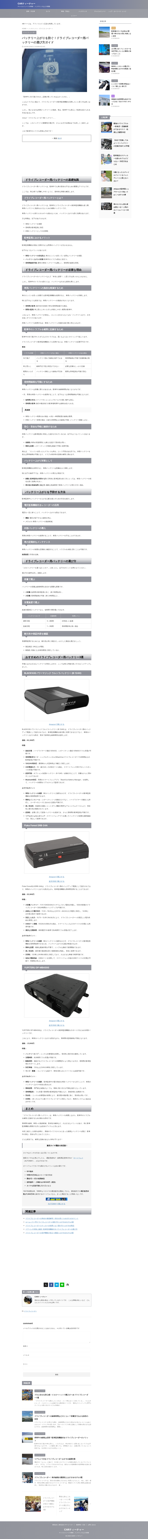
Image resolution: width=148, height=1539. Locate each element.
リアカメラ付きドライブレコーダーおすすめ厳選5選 (54, 1459)
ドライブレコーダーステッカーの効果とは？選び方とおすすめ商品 (49, 1226)
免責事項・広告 (80, 1525)
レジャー (74, 15)
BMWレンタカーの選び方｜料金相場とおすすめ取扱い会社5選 (121, 68)
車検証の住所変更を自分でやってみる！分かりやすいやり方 (121, 101)
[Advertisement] (56, 159)
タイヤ (48, 11)
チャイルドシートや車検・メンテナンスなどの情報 (74, 1532)
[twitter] (46, 1285)
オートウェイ (78, 1158)
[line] (62, 1285)
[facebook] (51, 1285)
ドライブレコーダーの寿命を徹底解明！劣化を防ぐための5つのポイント (51, 1218)
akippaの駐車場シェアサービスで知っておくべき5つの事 (121, 192)
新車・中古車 (30, 11)
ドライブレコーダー (30, 1311)
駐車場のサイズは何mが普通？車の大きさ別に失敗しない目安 (121, 33)
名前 (25, 1346)
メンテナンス (82, 11)
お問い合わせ (92, 1525)
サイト (25, 1364)
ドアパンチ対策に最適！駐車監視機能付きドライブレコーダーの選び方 (51, 1229)
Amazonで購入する (56, 724)
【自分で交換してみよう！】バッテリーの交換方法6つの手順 (121, 143)
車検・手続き (65, 11)
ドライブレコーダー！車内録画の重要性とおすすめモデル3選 (58, 1477)
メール (26, 1355)
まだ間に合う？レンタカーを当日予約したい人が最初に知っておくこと (121, 51)
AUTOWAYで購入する (56, 1204)
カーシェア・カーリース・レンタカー (117, 11)
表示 (59, 138)
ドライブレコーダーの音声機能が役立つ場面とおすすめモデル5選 (49, 1233)
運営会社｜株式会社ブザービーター (62, 1525)
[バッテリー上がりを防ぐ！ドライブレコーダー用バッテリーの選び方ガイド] (56, 1285)
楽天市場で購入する (56, 881)
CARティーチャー (26, 3)
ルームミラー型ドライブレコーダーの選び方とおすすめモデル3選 (49, 1222)
